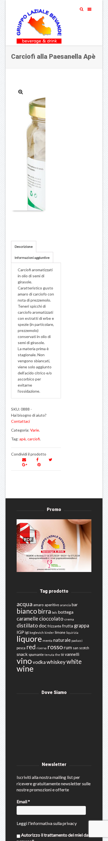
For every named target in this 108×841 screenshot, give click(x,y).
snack (22, 654)
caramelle (27, 619)
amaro (38, 605)
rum (68, 647)
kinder (49, 632)
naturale (62, 640)
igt (27, 632)
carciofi (33, 439)
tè (62, 655)
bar (75, 604)
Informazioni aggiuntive (32, 258)
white (74, 661)
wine (25, 668)
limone (60, 632)
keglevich (37, 632)
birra (44, 611)
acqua (24, 604)
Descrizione (24, 246)
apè (22, 439)
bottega (65, 611)
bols (54, 612)
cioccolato (51, 618)
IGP (20, 632)
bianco (27, 611)
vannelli (72, 654)
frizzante (54, 626)
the (57, 654)
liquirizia (72, 632)
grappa (81, 625)
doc (43, 626)
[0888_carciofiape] (21, 92)
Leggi (22, 823)
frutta (67, 625)
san (75, 648)
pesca (21, 648)
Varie (34, 430)
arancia (65, 605)
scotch (84, 648)
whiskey (56, 662)
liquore (29, 638)
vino (24, 661)
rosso (55, 647)
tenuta (49, 654)
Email (23, 801)
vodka (39, 662)
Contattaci (20, 421)
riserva (42, 648)
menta (47, 640)
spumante (36, 655)
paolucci (77, 640)
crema (69, 619)
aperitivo (52, 605)
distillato (27, 625)
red (31, 647)
